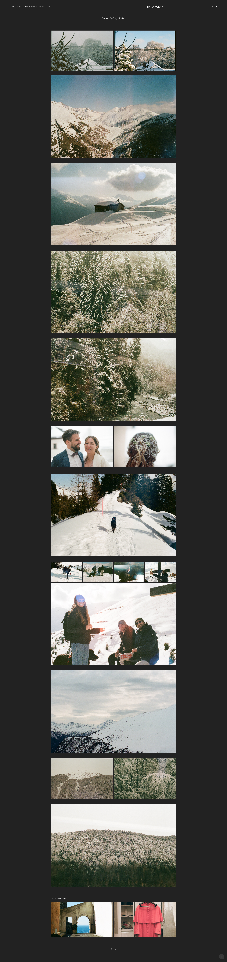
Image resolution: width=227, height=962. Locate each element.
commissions (31, 7)
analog (20, 7)
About (41, 7)
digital (12, 7)
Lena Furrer (155, 7)
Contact (49, 7)
